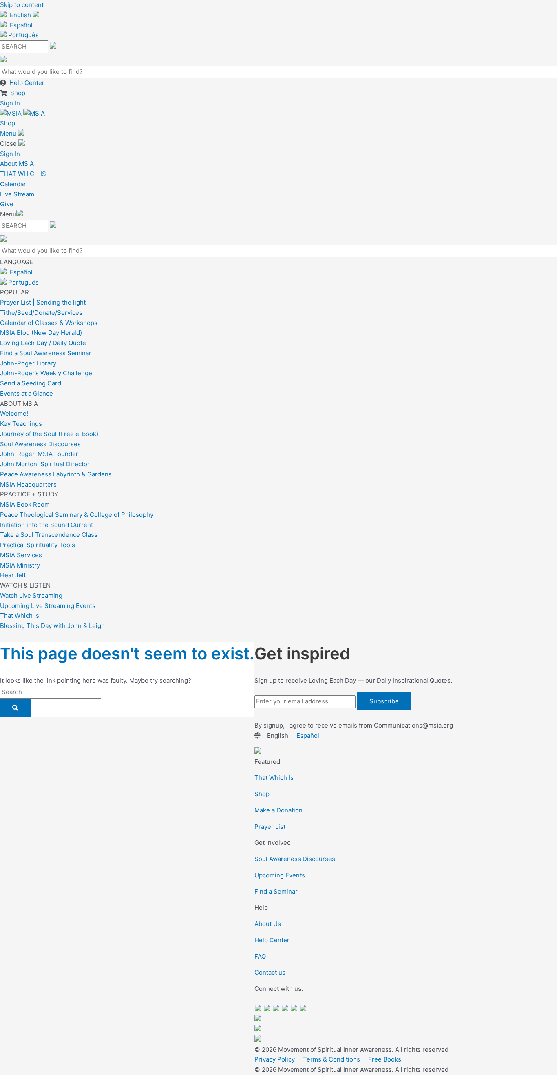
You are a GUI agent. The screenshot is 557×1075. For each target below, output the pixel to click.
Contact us (269, 972)
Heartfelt (13, 575)
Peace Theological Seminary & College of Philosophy (76, 515)
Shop (17, 93)
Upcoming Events (279, 875)
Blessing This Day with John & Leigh (52, 626)
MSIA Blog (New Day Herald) (41, 332)
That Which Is (19, 615)
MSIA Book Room (25, 504)
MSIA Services (21, 555)
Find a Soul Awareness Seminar (45, 353)
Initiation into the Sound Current (46, 525)
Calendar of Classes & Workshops (48, 323)
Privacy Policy (274, 1059)
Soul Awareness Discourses (40, 444)
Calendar (13, 184)
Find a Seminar (276, 891)
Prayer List (269, 826)
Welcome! (14, 413)
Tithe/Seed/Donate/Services (41, 312)
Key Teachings (21, 423)
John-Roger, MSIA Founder (39, 454)
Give (6, 204)
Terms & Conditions (331, 1059)
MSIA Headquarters (28, 484)
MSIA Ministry (20, 565)
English (20, 15)
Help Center (26, 83)
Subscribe (384, 701)
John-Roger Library (28, 363)
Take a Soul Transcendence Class (48, 535)
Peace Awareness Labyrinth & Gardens (56, 474)
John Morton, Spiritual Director (45, 464)
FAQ (260, 956)
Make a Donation (278, 810)
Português (23, 35)
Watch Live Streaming (31, 595)
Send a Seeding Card (30, 383)
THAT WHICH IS (23, 174)
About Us (267, 924)
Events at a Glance (26, 393)
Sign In (10, 103)
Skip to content (22, 5)
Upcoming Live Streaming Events (47, 606)
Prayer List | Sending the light (43, 302)
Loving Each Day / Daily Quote (43, 343)
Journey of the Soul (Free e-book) (49, 434)
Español (21, 25)
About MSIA (17, 163)
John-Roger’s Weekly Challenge (46, 373)
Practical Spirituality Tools (37, 545)
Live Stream (17, 194)
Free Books (384, 1059)
